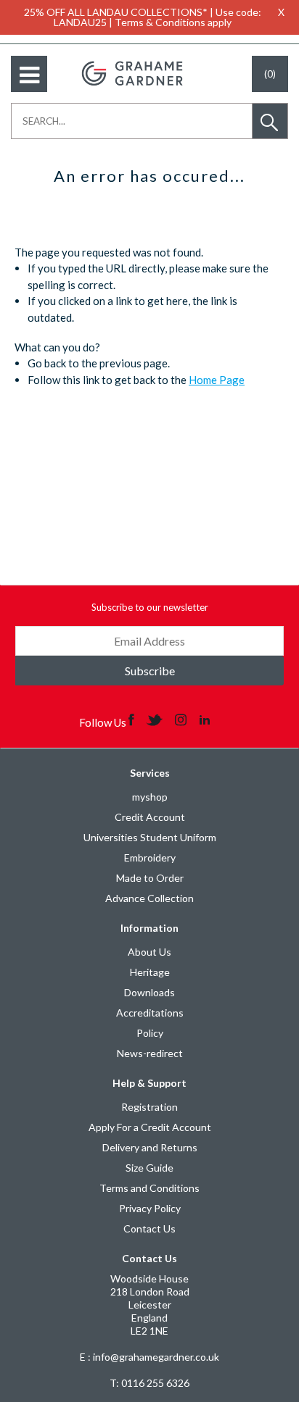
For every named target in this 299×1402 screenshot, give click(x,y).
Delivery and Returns (149, 1147)
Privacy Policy (150, 1208)
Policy (149, 1033)
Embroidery (150, 857)
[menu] (29, 74)
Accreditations (150, 1012)
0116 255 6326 (149, 1383)
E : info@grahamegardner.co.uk (149, 1357)
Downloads (149, 992)
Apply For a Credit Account (150, 1127)
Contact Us (149, 1228)
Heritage (150, 972)
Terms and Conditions (149, 1188)
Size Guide (149, 1167)
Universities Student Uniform (149, 837)
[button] (270, 121)
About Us (149, 952)
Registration (149, 1107)
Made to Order (150, 878)
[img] (132, 719)
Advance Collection (149, 898)
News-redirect (150, 1053)
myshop (150, 796)
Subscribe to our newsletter (149, 607)
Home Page (217, 379)
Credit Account (150, 817)
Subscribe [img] (150, 670)
